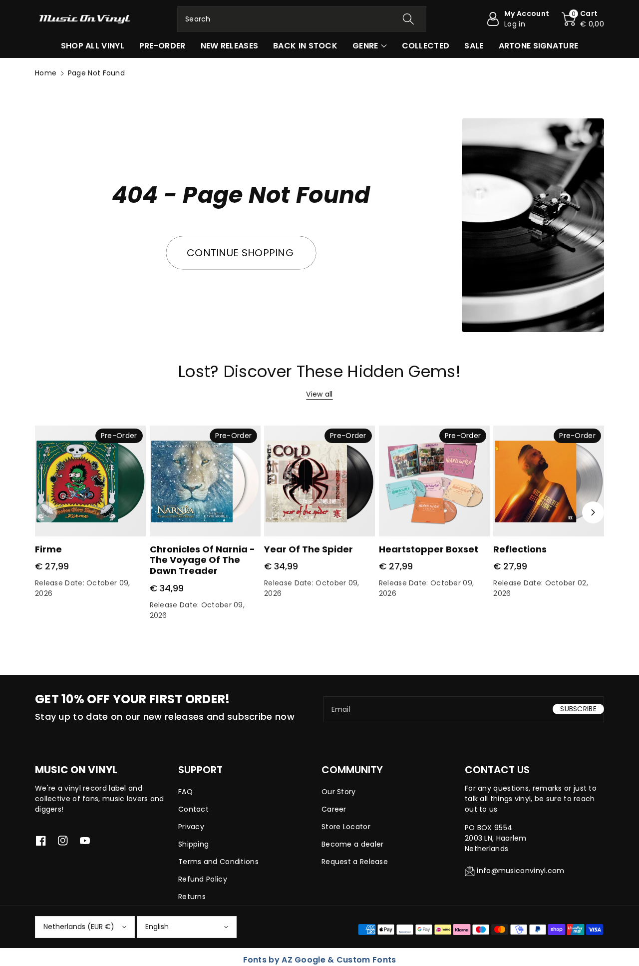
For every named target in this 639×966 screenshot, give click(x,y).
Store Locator (345, 827)
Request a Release (354, 862)
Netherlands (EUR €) (78, 927)
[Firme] (90, 481)
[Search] (407, 18)
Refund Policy (202, 879)
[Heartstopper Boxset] (434, 481)
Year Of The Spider (308, 549)
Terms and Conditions (218, 862)
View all (319, 394)
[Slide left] (46, 512)
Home (45, 73)
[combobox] (302, 18)
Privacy (191, 827)
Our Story (338, 792)
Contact (193, 809)
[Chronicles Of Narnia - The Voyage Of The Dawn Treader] (205, 481)
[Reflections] (548, 481)
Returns (192, 897)
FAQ (185, 792)
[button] (583, 19)
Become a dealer (352, 844)
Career (333, 809)
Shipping (193, 844)
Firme (48, 549)
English (157, 927)
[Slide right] (593, 512)
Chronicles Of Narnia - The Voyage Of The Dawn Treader (202, 560)
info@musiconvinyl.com (520, 871)
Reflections (520, 549)
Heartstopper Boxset (428, 549)
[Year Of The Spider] (319, 481)
